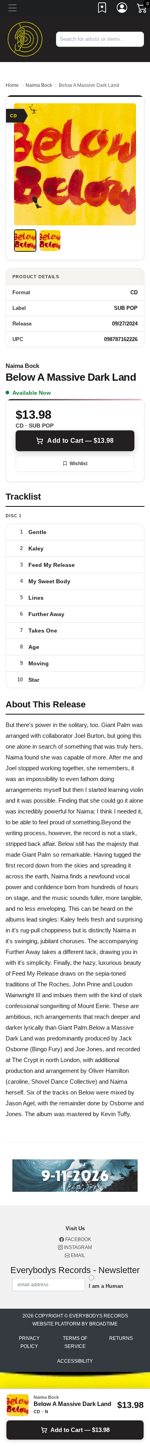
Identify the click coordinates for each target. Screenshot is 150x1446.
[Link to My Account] (122, 9)
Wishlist (79, 463)
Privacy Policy (29, 1342)
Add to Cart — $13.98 (80, 440)
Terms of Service (75, 1342)
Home (12, 85)
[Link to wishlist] (102, 9)
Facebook (77, 1239)
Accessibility (75, 1361)
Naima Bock (39, 85)
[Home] (25, 39)
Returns (121, 1338)
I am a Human (106, 1286)
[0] (142, 10)
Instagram (77, 1247)
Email (77, 1255)
